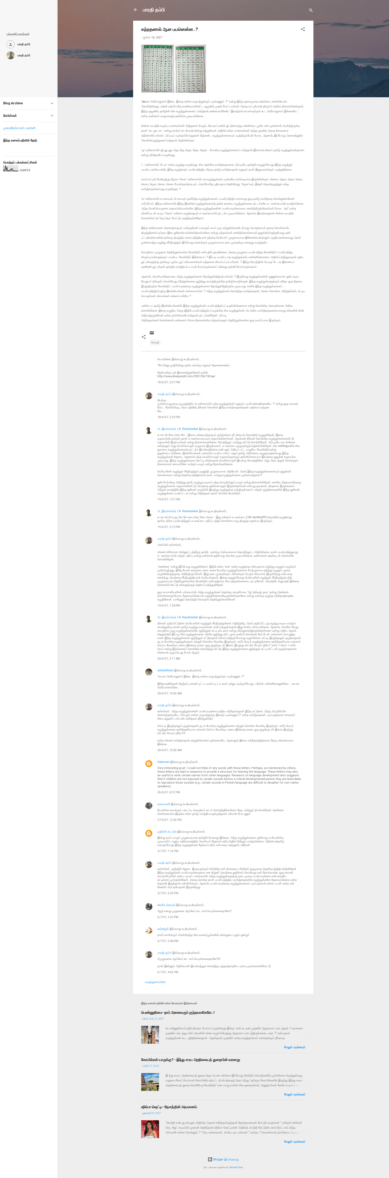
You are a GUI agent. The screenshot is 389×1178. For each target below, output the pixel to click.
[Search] (311, 11)
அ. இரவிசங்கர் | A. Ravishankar (177, 429)
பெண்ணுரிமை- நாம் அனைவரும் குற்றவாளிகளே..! (178, 1012)
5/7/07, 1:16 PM (167, 851)
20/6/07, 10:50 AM (169, 750)
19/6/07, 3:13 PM (168, 527)
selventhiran (165, 670)
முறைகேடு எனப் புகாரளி (19, 128)
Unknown (163, 762)
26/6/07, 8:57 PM (168, 792)
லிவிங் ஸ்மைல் (166, 905)
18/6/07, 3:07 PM (168, 382)
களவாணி (163, 804)
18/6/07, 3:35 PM (168, 417)
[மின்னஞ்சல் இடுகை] (151, 334)
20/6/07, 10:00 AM (169, 693)
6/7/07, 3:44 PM (167, 941)
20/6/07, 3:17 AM (168, 658)
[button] (302, 30)
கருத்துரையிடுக (155, 982)
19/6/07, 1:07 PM (168, 499)
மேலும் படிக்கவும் (294, 1047)
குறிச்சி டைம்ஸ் (167, 831)
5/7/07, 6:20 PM (167, 893)
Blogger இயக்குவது (226, 1159)
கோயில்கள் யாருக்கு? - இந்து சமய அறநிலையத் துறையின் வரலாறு (190, 1059)
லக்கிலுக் (163, 929)
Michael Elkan (236, 1167)
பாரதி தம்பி (154, 10)
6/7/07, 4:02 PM (167, 972)
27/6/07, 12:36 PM (169, 820)
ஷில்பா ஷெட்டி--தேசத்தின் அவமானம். (169, 1107)
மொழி (155, 342)
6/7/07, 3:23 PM (167, 917)
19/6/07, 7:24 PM (168, 605)
